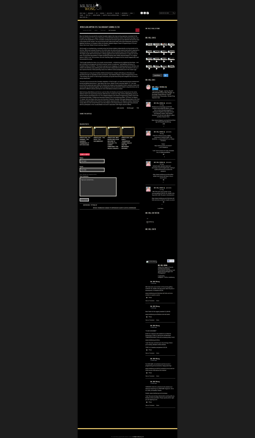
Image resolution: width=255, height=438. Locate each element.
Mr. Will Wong (155, 282)
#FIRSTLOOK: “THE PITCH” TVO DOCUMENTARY (99, 139)
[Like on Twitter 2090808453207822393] (159, 204)
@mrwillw (168, 103)
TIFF (97, 13)
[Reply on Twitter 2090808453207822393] (152, 204)
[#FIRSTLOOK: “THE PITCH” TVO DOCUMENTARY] (100, 131)
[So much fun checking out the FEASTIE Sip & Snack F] (171, 54)
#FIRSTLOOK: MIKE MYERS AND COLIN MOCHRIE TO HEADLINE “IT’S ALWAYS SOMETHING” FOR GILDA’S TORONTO (113, 143)
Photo (150, 297)
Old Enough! (130, 108)
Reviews (102, 13)
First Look (82, 13)
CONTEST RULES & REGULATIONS (111, 15)
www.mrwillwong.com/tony (152, 340)
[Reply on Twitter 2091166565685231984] (152, 182)
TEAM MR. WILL (124, 15)
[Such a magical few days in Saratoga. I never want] (149, 46)
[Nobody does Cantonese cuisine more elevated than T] (156, 68)
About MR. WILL (84, 17)
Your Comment (84, 176)
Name (82, 158)
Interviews (125, 13)
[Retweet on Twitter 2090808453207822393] (156, 204)
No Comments (112, 30)
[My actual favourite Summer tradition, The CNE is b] (149, 61)
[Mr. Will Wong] (151, 262)
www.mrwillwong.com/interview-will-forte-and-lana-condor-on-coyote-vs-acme (159, 294)
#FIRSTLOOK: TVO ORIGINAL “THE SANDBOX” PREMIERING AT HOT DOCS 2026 (85, 141)
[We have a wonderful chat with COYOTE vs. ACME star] (171, 61)
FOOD (131, 13)
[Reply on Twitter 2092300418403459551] (152, 157)
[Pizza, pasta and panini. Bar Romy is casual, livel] (164, 61)
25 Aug (162, 133)
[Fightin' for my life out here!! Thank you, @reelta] (156, 54)
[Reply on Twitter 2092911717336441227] (152, 126)
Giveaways (90, 13)
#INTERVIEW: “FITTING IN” (90, 205)
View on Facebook (149, 300)
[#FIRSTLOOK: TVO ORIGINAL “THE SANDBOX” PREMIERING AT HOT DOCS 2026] (86, 131)
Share (157, 300)
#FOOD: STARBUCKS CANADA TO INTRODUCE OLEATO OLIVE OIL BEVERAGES (114, 208)
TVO (138, 108)
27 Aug (162, 105)
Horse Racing (96, 15)
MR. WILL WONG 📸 (159, 103)
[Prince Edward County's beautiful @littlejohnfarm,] (171, 68)
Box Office (109, 13)
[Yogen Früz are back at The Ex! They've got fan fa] (171, 46)
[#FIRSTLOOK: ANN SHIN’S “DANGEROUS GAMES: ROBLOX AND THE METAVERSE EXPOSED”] (127, 131)
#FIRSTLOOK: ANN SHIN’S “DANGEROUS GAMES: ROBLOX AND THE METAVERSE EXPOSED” (127, 143)
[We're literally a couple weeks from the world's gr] (149, 54)
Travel (81, 15)
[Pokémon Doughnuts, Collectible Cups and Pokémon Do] (164, 68)
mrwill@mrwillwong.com (138, 436)
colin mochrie (120, 108)
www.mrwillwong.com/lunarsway (158, 393)
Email (82, 166)
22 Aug (162, 164)
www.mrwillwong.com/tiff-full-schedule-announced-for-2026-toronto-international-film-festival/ (160, 369)
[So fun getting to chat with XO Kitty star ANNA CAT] (156, 61)
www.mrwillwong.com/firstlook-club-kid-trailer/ (157, 314)
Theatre (117, 13)
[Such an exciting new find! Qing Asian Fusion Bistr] (149, 68)
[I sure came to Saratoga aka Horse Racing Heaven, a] (156, 46)
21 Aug (162, 189)
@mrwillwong (150, 222)
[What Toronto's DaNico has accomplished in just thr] (164, 54)
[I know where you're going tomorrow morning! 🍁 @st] (164, 46)
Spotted (88, 15)
